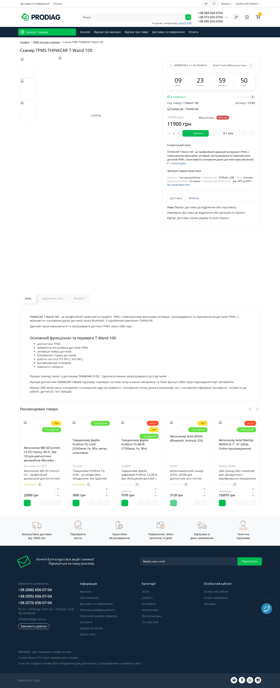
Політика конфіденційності (97, 610)
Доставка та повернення (35, 3)
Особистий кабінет (216, 591)
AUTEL (146, 591)
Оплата (58, 3)
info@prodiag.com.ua (32, 619)
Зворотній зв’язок (91, 628)
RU (214, 3)
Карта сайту (88, 634)
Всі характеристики (178, 184)
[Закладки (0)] (247, 17)
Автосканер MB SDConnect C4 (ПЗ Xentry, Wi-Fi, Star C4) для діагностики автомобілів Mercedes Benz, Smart (42, 454)
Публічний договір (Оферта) (98, 616)
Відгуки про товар (136, 32)
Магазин (85, 591)
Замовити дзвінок (34, 626)
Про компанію (89, 597)
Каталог (85, 32)
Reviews (80, 298)
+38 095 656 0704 (210, 21)
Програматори (151, 616)
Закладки (210, 604)
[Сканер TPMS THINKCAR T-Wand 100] (97, 94)
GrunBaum (149, 604)
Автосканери (150, 610)
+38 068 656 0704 (210, 13)
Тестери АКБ (150, 622)
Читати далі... (179, 163)
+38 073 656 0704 (210, 17)
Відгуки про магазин (107, 32)
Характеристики (52, 298)
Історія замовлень (216, 597)
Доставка (176, 198)
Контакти (86, 622)
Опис (28, 298)
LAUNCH (147, 597)
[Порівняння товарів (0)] (236, 17)
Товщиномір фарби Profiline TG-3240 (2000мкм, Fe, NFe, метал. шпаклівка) (90, 446)
